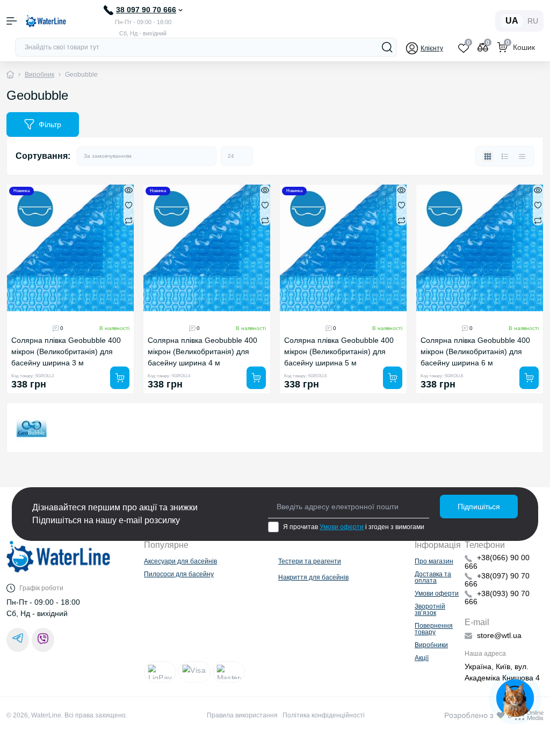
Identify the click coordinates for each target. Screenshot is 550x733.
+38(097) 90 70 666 (497, 579)
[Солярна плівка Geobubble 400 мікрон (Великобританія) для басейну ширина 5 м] (343, 248)
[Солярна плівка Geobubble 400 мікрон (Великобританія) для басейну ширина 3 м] (70, 248)
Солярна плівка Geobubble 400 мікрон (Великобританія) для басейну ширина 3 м (66, 351)
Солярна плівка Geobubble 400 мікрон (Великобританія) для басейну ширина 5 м (339, 351)
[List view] (505, 156)
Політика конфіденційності (324, 715)
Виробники (431, 645)
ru (532, 21)
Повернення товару (434, 629)
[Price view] (522, 156)
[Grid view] (487, 156)
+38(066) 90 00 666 (497, 561)
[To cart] (119, 377)
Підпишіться (479, 506)
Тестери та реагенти (309, 561)
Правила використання (242, 715)
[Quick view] (129, 190)
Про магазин (434, 561)
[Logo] (46, 20)
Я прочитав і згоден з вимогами (353, 527)
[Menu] (11, 21)
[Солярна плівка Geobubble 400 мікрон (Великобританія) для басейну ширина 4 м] (206, 248)
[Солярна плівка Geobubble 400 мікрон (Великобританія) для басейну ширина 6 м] (479, 248)
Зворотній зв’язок (430, 610)
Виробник (39, 74)
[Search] (387, 47)
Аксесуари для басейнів (180, 561)
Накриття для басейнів (313, 577)
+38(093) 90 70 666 (497, 597)
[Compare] (129, 220)
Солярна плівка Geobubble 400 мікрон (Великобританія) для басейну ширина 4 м (202, 351)
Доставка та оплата (433, 577)
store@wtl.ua (499, 635)
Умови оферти (342, 527)
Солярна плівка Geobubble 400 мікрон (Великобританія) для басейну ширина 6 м (475, 351)
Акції (422, 658)
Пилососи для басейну (179, 574)
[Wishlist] (129, 205)
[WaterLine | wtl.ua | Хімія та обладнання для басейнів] (58, 562)
